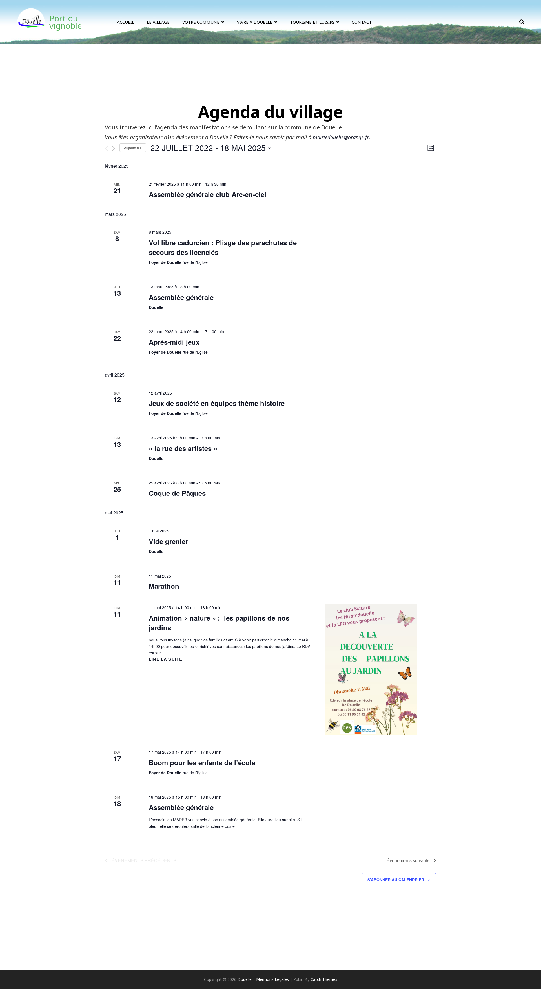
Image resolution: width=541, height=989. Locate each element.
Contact (362, 22)
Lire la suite (165, 659)
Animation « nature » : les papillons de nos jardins (219, 622)
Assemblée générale (181, 297)
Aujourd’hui (133, 147)
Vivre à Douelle (254, 22)
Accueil (125, 22)
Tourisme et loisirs (312, 22)
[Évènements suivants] (113, 148)
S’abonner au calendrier (395, 879)
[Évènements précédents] (106, 148)
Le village (158, 22)
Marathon (164, 586)
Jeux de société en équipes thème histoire (217, 403)
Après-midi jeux (174, 342)
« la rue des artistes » (183, 448)
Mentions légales (272, 979)
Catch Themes (324, 979)
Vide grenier (168, 541)
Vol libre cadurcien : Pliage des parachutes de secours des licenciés (223, 247)
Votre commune (200, 22)
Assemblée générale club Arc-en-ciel (207, 194)
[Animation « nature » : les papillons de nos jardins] (371, 669)
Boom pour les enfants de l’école (202, 762)
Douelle (245, 979)
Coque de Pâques (177, 493)
